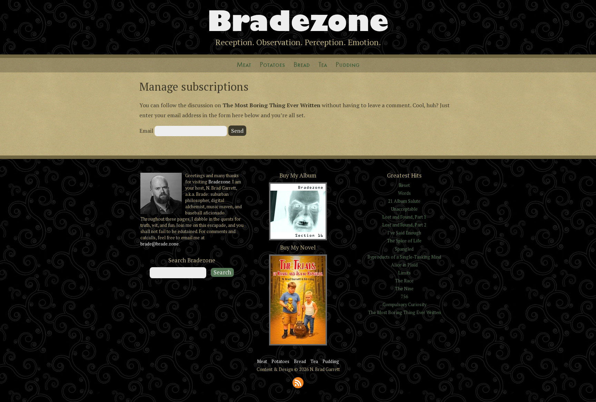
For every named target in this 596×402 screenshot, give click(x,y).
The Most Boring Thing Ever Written (404, 312)
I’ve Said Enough (404, 233)
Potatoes (272, 65)
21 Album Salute (404, 201)
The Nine (404, 289)
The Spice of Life (404, 241)
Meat (244, 65)
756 (404, 297)
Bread (302, 65)
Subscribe (298, 382)
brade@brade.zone (159, 244)
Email (146, 130)
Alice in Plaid (404, 265)
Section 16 (298, 239)
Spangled (404, 249)
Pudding (347, 65)
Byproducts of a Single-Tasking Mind (404, 257)
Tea (322, 65)
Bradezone (298, 21)
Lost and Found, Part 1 (404, 217)
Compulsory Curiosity (404, 305)
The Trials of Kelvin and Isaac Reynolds (298, 344)
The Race (404, 281)
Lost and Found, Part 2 (404, 225)
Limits (404, 273)
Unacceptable (404, 209)
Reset (404, 185)
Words (404, 193)
